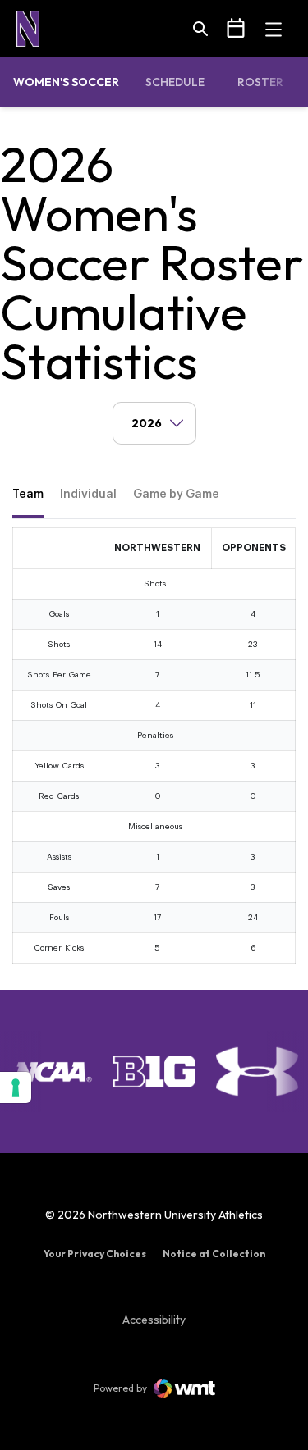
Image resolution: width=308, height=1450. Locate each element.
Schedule (175, 82)
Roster (260, 82)
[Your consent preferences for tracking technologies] (15, 1087)
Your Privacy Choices (95, 1253)
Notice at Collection (214, 1253)
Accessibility (154, 1319)
